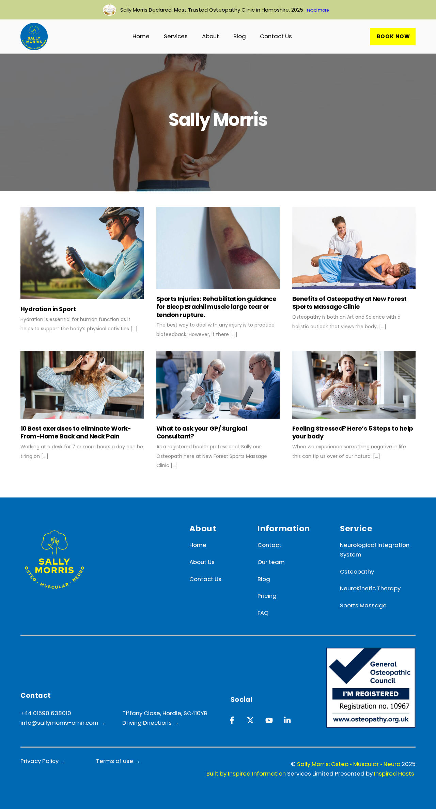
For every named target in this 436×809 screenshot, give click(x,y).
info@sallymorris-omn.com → (63, 723)
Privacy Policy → (43, 761)
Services (176, 36)
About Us (202, 562)
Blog (239, 36)
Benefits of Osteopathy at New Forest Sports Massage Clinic (349, 302)
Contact (269, 545)
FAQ (263, 613)
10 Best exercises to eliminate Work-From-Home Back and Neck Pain (75, 432)
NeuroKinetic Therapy (370, 588)
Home (141, 36)
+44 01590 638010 (45, 713)
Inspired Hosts (394, 773)
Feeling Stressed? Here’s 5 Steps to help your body (352, 432)
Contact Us (276, 36)
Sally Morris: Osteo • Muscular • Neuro (348, 764)
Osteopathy (357, 571)
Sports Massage (363, 605)
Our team (271, 562)
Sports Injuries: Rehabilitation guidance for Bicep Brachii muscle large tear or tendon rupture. (216, 306)
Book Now (393, 36)
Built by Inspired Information (246, 773)
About (210, 36)
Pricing (267, 596)
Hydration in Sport (48, 309)
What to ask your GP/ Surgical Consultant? (201, 432)
